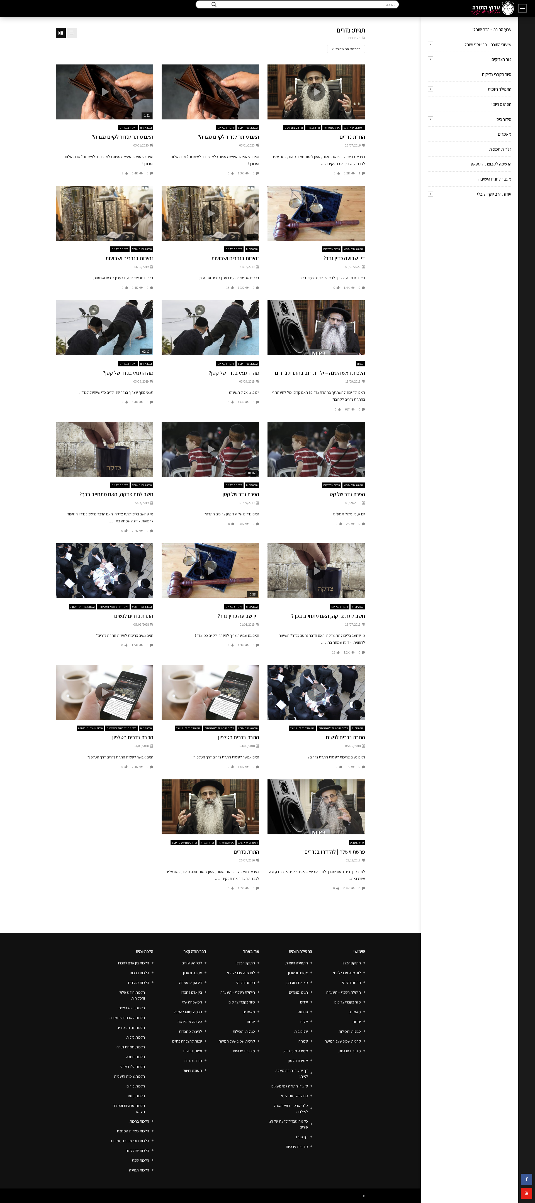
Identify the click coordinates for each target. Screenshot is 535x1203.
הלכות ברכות (139, 972)
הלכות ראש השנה (132, 1007)
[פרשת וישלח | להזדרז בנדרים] (316, 806)
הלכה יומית (146, 127)
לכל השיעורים (192, 963)
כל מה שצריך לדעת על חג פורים (288, 1124)
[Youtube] (526, 1193)
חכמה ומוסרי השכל (354, 127)
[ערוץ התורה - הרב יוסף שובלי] (492, 8)
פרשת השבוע (357, 842)
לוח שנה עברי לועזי (347, 972)
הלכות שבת (140, 1160)
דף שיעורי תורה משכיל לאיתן (291, 1073)
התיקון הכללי (351, 963)
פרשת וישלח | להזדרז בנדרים (335, 851)
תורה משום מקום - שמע (184, 842)
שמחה (303, 1041)
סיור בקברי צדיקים (496, 74)
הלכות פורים (136, 1086)
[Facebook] (526, 1179)
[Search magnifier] (214, 4)
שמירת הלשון (298, 1060)
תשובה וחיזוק (192, 1070)
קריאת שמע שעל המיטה (343, 1041)
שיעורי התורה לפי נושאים (289, 1086)
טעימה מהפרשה (332, 127)
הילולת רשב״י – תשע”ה (343, 992)
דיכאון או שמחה (190, 982)
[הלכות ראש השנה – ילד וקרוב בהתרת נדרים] (316, 327)
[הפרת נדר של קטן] (316, 449)
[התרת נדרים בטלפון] (210, 692)
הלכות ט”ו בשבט (132, 1066)
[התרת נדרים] (210, 806)
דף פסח (302, 1136)
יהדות (356, 1021)
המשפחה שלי (192, 1002)
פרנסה (303, 1011)
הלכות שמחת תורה (130, 1047)
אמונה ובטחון (192, 972)
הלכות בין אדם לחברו (133, 963)
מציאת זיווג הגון (297, 982)
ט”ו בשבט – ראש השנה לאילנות (291, 1108)
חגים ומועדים (298, 992)
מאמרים (504, 134)
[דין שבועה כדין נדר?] (316, 213)
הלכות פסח (136, 1095)
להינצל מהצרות (190, 1031)
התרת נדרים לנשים (133, 615)
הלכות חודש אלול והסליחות (113, 607)
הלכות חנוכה (135, 1056)
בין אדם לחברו (191, 992)
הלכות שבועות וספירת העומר (128, 1108)
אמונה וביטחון (298, 972)
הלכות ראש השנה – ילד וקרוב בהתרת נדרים (320, 372)
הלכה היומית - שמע (248, 127)
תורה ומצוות (313, 127)
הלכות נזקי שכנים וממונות (130, 1140)
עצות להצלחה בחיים (187, 1041)
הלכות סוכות (135, 1037)
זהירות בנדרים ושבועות (235, 258)
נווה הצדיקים (501, 59)
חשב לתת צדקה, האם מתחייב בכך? (116, 494)
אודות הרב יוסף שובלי (494, 194)
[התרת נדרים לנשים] (104, 570)
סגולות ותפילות (350, 1031)
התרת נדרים (352, 136)
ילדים (304, 1002)
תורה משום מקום (293, 127)
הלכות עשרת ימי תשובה (82, 607)
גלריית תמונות (500, 149)
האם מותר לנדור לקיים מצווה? (228, 136)
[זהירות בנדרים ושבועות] (104, 213)
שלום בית (301, 1031)
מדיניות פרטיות (350, 1050)
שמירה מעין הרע (295, 1050)
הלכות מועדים (138, 982)
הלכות (360, 364)
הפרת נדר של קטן (346, 494)
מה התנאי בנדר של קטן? (234, 372)
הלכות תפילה (139, 1170)
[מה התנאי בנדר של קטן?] (210, 327)
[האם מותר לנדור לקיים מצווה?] (210, 91)
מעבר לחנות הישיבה (494, 179)
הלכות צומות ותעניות (129, 1076)
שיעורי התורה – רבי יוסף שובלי (487, 44)
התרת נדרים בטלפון (238, 737)
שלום (304, 1021)
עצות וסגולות (192, 1050)
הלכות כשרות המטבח (133, 1131)
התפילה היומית (499, 89)
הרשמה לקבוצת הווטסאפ (491, 164)
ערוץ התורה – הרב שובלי (492, 29)
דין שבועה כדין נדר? (344, 258)
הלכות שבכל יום (225, 127)
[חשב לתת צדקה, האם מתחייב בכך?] (104, 449)
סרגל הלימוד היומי (294, 1095)
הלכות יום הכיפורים (131, 1027)
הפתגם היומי (501, 104)
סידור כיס (504, 119)
